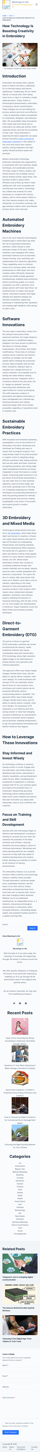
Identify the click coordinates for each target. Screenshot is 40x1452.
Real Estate (20, 1216)
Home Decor (20, 1201)
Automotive (20, 1166)
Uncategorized (20, 1234)
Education (20, 1181)
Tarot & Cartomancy (20, 1225)
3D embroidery (14, 533)
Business (20, 1175)
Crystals (20, 1178)
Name (5, 1365)
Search (5, 924)
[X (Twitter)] (20, 1003)
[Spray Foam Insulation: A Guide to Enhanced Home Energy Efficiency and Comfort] (20, 1078)
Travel (20, 1231)
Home (4, 1447)
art (20, 1163)
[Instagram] (26, 1003)
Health (20, 1198)
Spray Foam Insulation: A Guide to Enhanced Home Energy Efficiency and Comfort (20, 1093)
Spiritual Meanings (20, 1222)
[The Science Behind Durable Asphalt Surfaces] (20, 1294)
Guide (20, 1195)
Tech (20, 1228)
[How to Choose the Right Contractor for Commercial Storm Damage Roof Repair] (20, 1105)
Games (20, 1192)
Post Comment (11, 1432)
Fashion (20, 1184)
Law (20, 1204)
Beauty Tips (20, 1169)
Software (20, 1219)
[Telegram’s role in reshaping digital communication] (20, 1263)
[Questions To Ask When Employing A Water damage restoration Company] (20, 1053)
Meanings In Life (20, 2)
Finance (20, 1186)
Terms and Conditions (21, 1448)
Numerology (20, 1210)
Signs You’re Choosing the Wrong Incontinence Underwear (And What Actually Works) (20, 1041)
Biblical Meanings (20, 1172)
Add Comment (8, 1398)
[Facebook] (14, 1003)
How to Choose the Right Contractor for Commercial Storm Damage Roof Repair (20, 1120)
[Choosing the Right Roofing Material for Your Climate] (20, 1133)
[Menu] (37, 4)
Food (20, 1189)
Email (5, 1376)
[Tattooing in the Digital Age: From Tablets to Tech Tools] (20, 1325)
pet (20, 1213)
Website (5, 1387)
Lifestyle (20, 1207)
